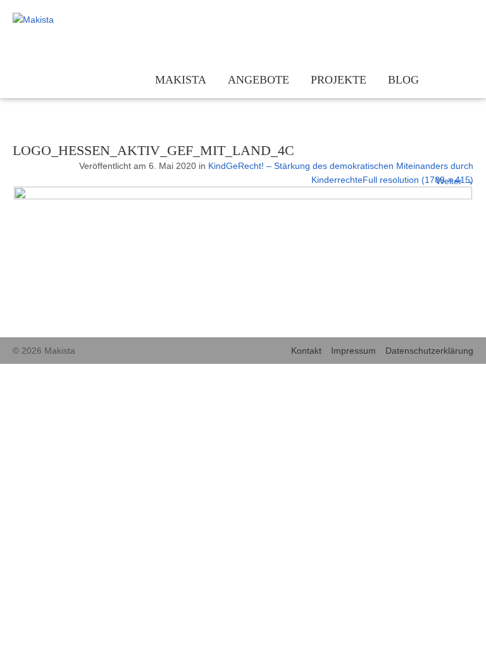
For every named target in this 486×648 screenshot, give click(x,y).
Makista (180, 79)
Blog (403, 79)
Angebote (258, 79)
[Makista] (66, 20)
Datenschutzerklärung (429, 351)
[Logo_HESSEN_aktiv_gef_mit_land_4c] (243, 196)
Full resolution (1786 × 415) (418, 180)
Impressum (353, 351)
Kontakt (306, 351)
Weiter (454, 181)
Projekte (338, 79)
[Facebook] (446, 20)
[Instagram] (427, 20)
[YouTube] (465, 20)
